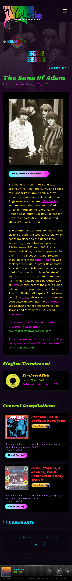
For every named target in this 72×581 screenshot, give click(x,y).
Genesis (14, 314)
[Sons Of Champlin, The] (51, 56)
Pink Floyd (19, 572)
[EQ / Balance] (68, 571)
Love (15, 284)
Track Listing (16, 455)
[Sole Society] (20, 56)
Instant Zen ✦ (59, 67)
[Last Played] (49, 571)
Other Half (42, 259)
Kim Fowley (50, 201)
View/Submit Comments (26, 173)
